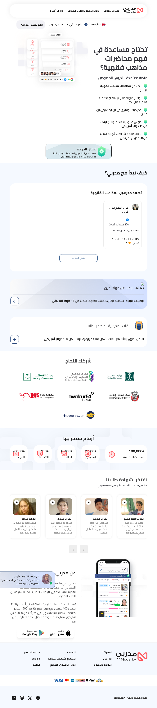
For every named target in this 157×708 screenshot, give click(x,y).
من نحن (107, 658)
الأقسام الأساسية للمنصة (62, 658)
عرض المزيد (78, 258)
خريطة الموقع (32, 652)
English (97, 24)
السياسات (71, 652)
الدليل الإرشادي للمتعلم (63, 664)
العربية (36, 664)
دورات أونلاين (56, 10)
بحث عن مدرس (111, 10)
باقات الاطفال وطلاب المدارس (83, 10)
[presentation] (84, 549)
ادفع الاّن (107, 652)
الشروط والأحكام (103, 664)
